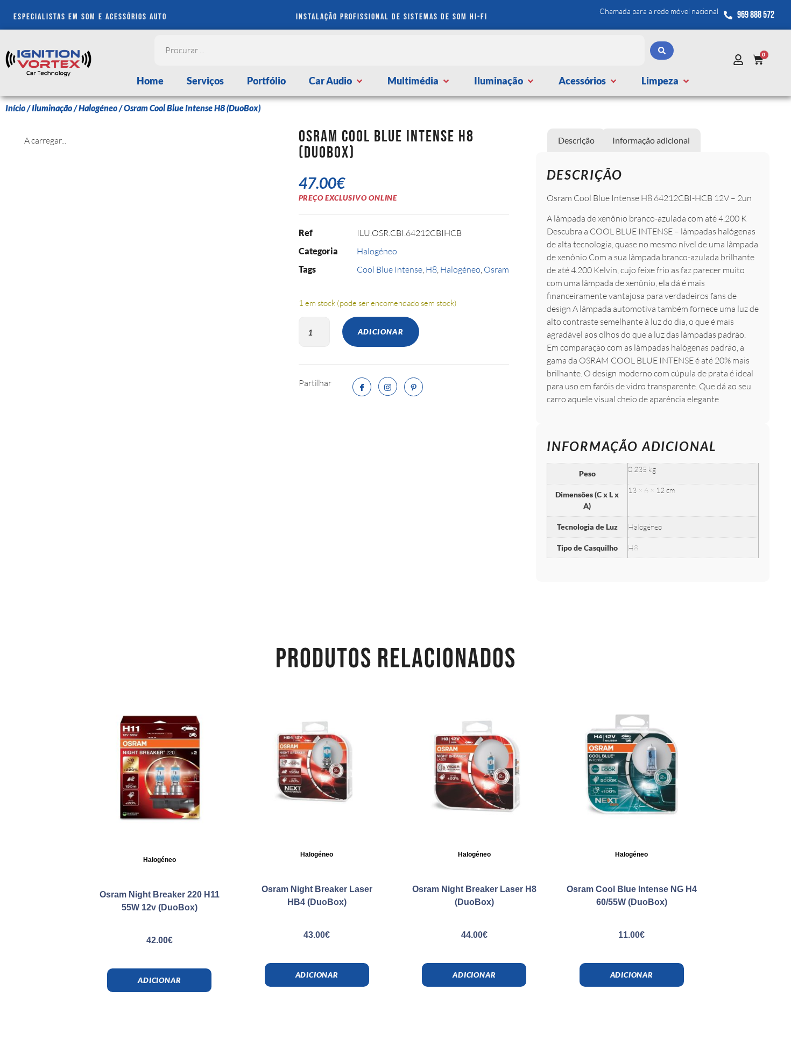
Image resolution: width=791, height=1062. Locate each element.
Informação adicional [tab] (651, 140)
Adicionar (381, 331)
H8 (431, 269)
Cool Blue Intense (389, 269)
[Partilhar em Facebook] (362, 387)
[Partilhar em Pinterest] (413, 387)
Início (15, 108)
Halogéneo (98, 108)
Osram (496, 269)
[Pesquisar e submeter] (662, 50)
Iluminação (52, 108)
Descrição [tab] (576, 140)
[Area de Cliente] (741, 59)
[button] (336, 81)
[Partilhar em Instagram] (388, 386)
